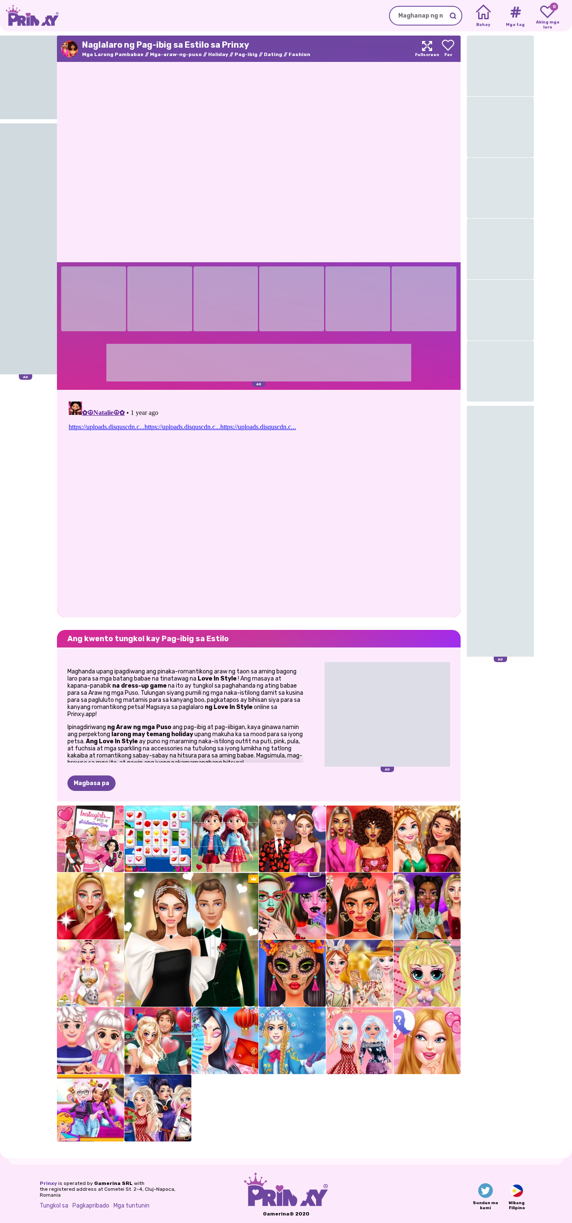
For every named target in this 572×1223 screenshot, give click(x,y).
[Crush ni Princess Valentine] (90, 1040)
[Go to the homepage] (29, 15)
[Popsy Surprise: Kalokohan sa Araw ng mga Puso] (427, 973)
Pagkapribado (90, 1205)
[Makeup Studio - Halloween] (292, 905)
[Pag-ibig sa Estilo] (359, 839)
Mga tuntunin (131, 1205)
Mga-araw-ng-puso (176, 54)
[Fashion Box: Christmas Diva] (90, 905)
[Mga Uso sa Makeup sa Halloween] (292, 973)
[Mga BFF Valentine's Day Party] (90, 1108)
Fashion (299, 54)
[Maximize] (427, 49)
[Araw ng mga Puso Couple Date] (292, 839)
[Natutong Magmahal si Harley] (157, 1040)
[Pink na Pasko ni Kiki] (90, 973)
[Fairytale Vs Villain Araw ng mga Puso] (157, 1108)
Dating (273, 54)
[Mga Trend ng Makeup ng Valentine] (359, 905)
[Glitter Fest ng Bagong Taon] (427, 839)
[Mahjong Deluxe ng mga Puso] (157, 839)
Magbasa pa (91, 783)
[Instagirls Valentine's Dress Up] (90, 839)
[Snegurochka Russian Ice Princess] (292, 1040)
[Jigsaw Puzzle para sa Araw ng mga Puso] (225, 839)
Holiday (218, 54)
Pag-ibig (246, 54)
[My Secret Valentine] (427, 1040)
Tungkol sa (54, 1205)
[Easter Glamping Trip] (359, 973)
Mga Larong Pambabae (113, 54)
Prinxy (48, 1183)
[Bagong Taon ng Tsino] (225, 1040)
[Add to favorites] (448, 49)
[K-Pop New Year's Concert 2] (427, 905)
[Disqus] (258, 502)
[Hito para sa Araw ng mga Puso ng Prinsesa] (359, 1040)
